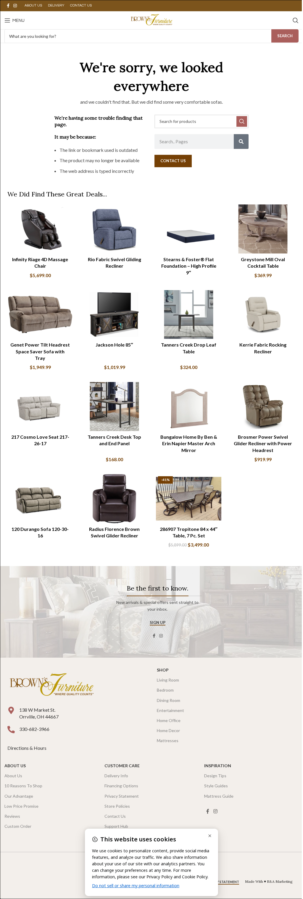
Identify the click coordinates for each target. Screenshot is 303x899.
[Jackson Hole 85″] (114, 314)
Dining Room (168, 700)
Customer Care (122, 765)
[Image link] (51, 685)
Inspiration (217, 765)
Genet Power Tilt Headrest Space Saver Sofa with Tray (40, 351)
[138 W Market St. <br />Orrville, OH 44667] (11, 710)
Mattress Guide (218, 796)
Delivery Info (116, 775)
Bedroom (165, 689)
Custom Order (17, 826)
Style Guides (216, 785)
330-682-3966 (34, 729)
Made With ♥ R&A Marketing (269, 881)
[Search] (296, 20)
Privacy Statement (121, 796)
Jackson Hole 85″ (114, 344)
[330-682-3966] (11, 729)
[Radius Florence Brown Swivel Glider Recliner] (114, 498)
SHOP (163, 669)
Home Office (168, 720)
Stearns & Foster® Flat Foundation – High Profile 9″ (188, 265)
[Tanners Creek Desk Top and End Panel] (114, 406)
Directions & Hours (27, 748)
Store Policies (117, 806)
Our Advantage (18, 796)
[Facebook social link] (8, 6)
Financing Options (121, 785)
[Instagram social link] (15, 6)
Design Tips (215, 775)
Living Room (168, 679)
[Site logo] (151, 19)
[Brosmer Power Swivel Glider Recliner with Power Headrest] (263, 406)
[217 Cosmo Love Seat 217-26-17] (40, 406)
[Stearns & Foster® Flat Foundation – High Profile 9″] (188, 228)
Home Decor (168, 730)
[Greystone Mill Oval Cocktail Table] (263, 228)
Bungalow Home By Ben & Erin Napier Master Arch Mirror (188, 443)
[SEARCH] (241, 121)
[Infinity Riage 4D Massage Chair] (40, 228)
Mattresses (167, 740)
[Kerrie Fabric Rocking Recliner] (263, 314)
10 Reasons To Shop (23, 785)
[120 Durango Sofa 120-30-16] (40, 498)
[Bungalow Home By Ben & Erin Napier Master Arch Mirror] (188, 406)
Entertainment (170, 710)
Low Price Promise (21, 806)
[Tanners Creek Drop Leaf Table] (188, 314)
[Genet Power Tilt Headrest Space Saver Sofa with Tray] (40, 314)
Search (285, 35)
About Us (15, 765)
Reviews (12, 816)
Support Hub (116, 826)
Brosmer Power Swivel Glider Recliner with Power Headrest (263, 443)
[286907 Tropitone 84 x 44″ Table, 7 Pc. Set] (188, 498)
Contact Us (115, 816)
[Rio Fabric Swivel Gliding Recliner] (114, 228)
